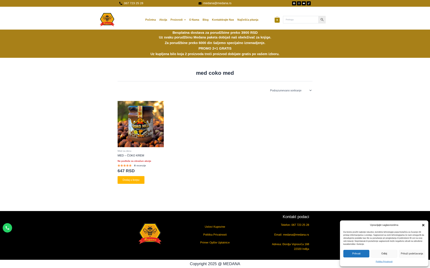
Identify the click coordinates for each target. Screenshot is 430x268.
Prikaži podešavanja (412, 253)
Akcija (163, 19)
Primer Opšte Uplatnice (215, 242)
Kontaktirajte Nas (223, 19)
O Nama (194, 19)
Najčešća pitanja (247, 19)
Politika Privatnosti (384, 261)
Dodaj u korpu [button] (131, 179)
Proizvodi (176, 19)
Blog (206, 19)
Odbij (384, 253)
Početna (150, 19)
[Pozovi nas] (7, 228)
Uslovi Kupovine (215, 226)
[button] (423, 225)
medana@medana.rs (296, 234)
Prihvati (356, 253)
